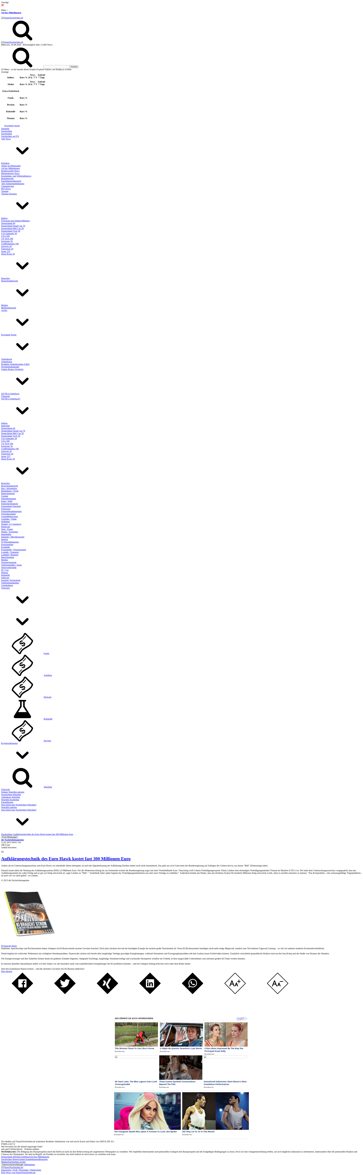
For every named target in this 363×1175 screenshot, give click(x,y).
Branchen (5, 278)
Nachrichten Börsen (10, 1159)
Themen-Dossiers (9, 194)
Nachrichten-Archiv (17, 1162)
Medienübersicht (8, 308)
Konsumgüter (7, 544)
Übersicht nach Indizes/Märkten (15, 221)
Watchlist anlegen (9, 807)
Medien (4, 305)
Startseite (5, 128)
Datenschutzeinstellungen (12, 1165)
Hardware (5, 526)
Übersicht (5, 396)
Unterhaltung (7, 585)
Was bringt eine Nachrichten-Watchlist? (18, 805)
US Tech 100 (7, 238)
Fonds (46, 653)
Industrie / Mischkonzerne (12, 537)
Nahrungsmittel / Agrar (11, 565)
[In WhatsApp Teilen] (192, 993)
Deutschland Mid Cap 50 (12, 228)
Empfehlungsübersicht (11, 181)
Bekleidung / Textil (9, 491)
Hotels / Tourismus (9, 532)
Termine (5, 191)
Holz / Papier (7, 529)
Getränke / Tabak (9, 519)
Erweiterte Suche (12, 125)
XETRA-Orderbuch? (10, 399)
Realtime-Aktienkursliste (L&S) (15, 364)
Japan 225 (5, 251)
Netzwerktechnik (8, 567)
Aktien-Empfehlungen (29, 1159)
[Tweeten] (65, 993)
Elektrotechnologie (9, 504)
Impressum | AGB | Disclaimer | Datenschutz (21, 1170)
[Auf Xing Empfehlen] (107, 993)
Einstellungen (7, 802)
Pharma (4, 572)
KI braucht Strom (9, 946)
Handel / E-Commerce (11, 524)
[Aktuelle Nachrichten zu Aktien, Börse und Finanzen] (12, 18)
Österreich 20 (7, 249)
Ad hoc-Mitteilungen (11, 12)
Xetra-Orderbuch (22, 1157)
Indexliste (5, 426)
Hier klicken (6, 971)
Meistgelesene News (10, 173)
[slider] (5, 850)
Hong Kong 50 (8, 254)
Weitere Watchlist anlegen (12, 792)
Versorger (5, 588)
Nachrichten (6, 131)
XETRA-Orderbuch (10, 394)
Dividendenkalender (10, 367)
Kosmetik (5, 547)
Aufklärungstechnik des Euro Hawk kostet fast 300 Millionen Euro (66, 858)
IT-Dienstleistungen (10, 542)
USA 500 (5, 236)
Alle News (6, 139)
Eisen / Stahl (6, 501)
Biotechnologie (8, 493)
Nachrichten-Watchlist (11, 794)
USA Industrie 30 (9, 233)
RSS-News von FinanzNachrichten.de (18, 1172)
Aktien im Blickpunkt (11, 166)
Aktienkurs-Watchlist (10, 797)
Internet (4, 539)
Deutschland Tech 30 (10, 231)
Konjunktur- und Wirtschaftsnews (16, 176)
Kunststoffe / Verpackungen (13, 549)
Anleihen (48, 675)
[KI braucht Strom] (28, 943)
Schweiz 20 (6, 246)
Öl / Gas (5, 570)
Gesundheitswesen (9, 516)
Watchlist (48, 787)
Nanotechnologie (8, 562)
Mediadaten (30, 1164)
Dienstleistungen (8, 498)
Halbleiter (5, 521)
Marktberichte (7, 178)
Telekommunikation (10, 583)
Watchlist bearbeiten (10, 800)
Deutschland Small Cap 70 (13, 226)
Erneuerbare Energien (11, 506)
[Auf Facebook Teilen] (22, 993)
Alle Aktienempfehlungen (12, 183)
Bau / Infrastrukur (9, 488)
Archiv (4, 310)
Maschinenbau (7, 557)
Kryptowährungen (9, 743)
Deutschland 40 (8, 223)
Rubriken (5, 163)
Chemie (4, 496)
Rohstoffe (5, 575)
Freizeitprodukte (8, 514)
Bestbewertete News (10, 171)
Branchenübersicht (9, 281)
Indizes (4, 218)
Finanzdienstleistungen (11, 511)
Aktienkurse (6, 359)
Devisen (47, 741)
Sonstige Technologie (10, 580)
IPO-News (6, 189)
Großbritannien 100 (10, 244)
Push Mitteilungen (9, 837)
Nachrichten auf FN (10, 136)
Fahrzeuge (5, 509)
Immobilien (6, 534)
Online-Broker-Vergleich (12, 369)
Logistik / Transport (10, 552)
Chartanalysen (7, 186)
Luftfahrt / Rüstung (9, 555)
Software (5, 578)
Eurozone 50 (7, 241)
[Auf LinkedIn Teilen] (150, 993)
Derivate (47, 697)
